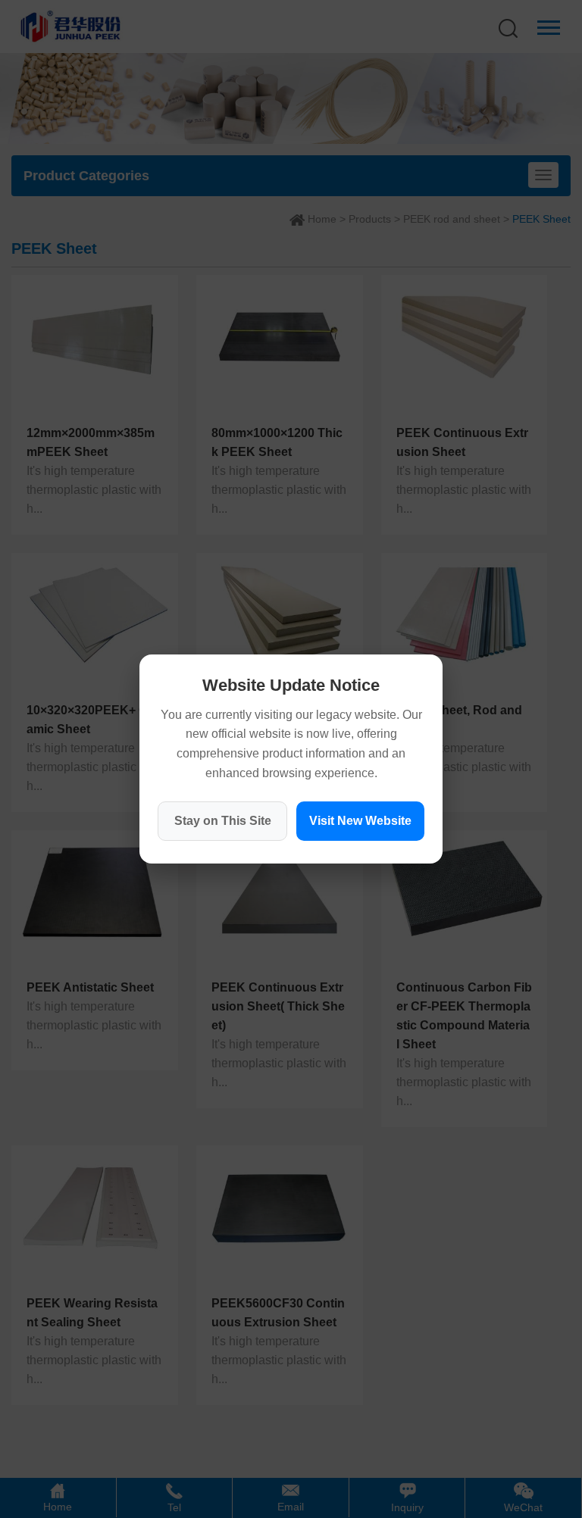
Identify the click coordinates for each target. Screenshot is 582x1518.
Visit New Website (360, 820)
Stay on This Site (222, 820)
